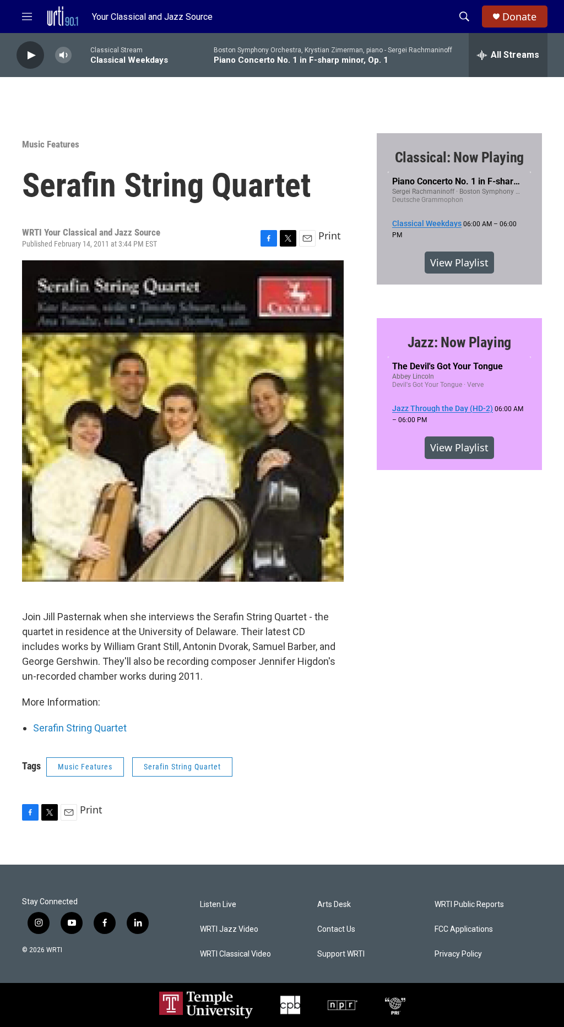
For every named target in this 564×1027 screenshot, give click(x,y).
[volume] (63, 55)
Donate (519, 17)
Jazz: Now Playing (460, 342)
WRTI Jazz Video (229, 929)
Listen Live (218, 904)
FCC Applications (464, 929)
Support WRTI (341, 954)
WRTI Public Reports (469, 904)
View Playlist (459, 262)
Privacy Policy (458, 954)
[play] (30, 55)
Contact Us (336, 929)
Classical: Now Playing (459, 157)
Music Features (50, 144)
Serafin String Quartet (80, 728)
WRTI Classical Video (235, 954)
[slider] (81, 55)
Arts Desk (334, 904)
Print (329, 235)
